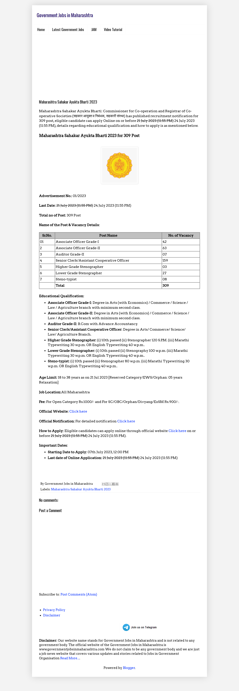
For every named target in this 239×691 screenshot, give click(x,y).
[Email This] (103, 484)
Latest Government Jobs (68, 29)
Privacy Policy (54, 610)
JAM (94, 29)
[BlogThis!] (107, 484)
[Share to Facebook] (113, 484)
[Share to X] (110, 484)
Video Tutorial (113, 29)
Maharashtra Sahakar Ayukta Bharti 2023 (81, 489)
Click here (78, 411)
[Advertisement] (119, 64)
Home (41, 29)
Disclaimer (51, 615)
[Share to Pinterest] (117, 484)
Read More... (69, 658)
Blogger (129, 668)
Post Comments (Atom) (79, 594)
